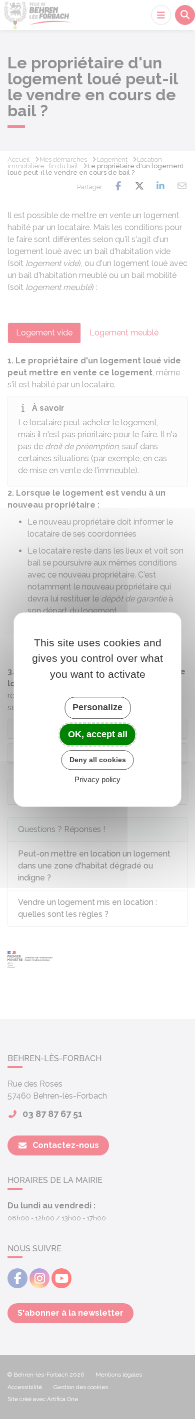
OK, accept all (98, 734)
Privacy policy (97, 779)
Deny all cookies (98, 760)
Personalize (97, 707)
